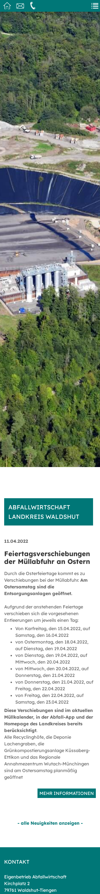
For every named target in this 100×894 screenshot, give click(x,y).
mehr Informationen (66, 793)
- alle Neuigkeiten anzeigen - (50, 823)
